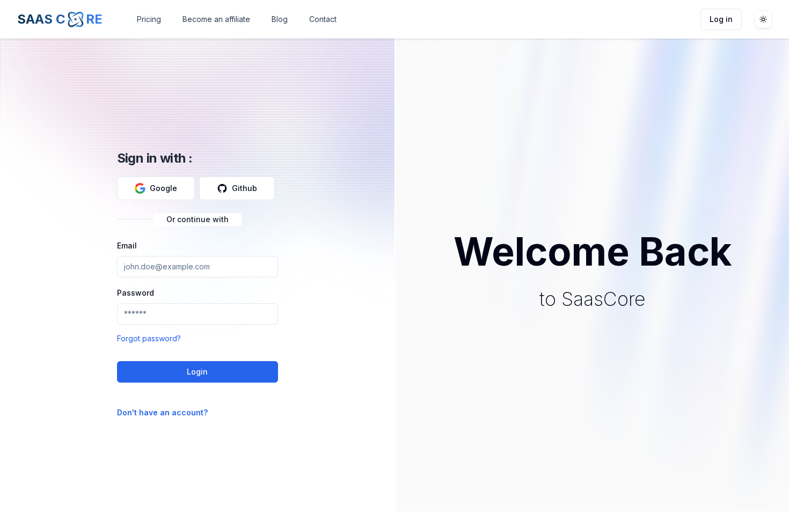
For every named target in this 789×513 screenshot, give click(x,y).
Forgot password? (149, 338)
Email (127, 245)
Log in (721, 19)
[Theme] (763, 19)
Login (197, 371)
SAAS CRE (60, 19)
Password (135, 292)
